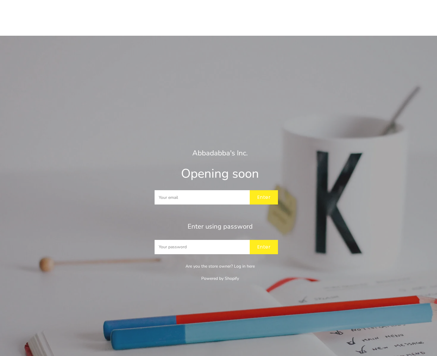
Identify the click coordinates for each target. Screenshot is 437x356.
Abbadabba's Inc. (220, 153)
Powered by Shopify (220, 278)
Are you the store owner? (220, 266)
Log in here (244, 266)
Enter (264, 197)
